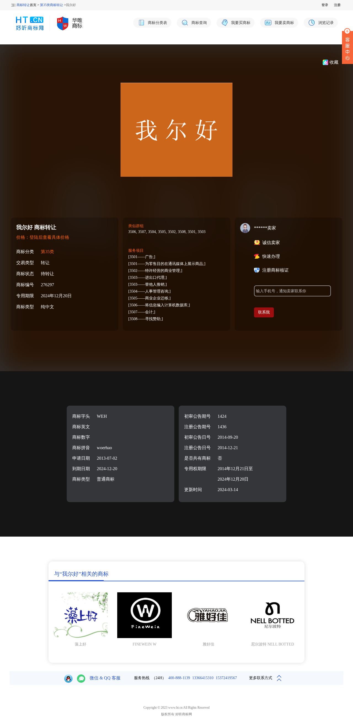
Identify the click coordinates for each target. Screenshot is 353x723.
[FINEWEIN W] (144, 637)
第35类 (47, 251)
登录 (325, 5)
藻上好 (80, 644)
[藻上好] (80, 637)
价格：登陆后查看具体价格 (42, 237)
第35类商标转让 (51, 5)
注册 (337, 5)
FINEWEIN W (144, 644)
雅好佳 (208, 644)
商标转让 (23, 5)
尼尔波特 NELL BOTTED (272, 644)
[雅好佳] (208, 637)
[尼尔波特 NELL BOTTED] (272, 637)
